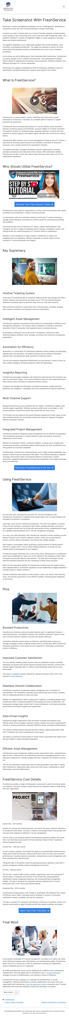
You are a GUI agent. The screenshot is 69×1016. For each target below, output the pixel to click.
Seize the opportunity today (36, 984)
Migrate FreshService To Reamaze (54, 1002)
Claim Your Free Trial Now (33, 910)
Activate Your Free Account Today (33, 204)
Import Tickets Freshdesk (14, 1002)
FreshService (9, 999)
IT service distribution (52, 973)
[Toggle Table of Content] (15, 992)
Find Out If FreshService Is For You (33, 467)
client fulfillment (16, 676)
